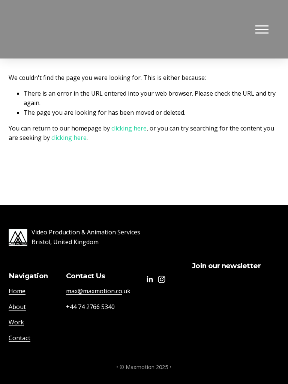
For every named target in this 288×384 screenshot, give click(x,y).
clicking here (129, 128)
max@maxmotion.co (94, 291)
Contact (19, 338)
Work (16, 322)
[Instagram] (161, 279)
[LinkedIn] (149, 279)
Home (17, 291)
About (17, 307)
